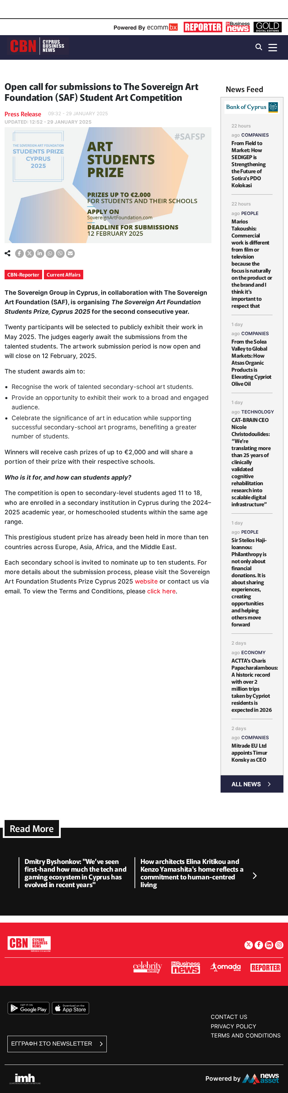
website (146, 581)
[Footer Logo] (29, 944)
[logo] (38, 47)
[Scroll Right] (254, 876)
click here (161, 591)
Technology (257, 412)
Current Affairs (63, 274)
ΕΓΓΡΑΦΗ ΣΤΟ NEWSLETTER (52, 1043)
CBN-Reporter (23, 274)
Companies (255, 135)
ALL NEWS (246, 784)
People (249, 213)
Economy (253, 652)
